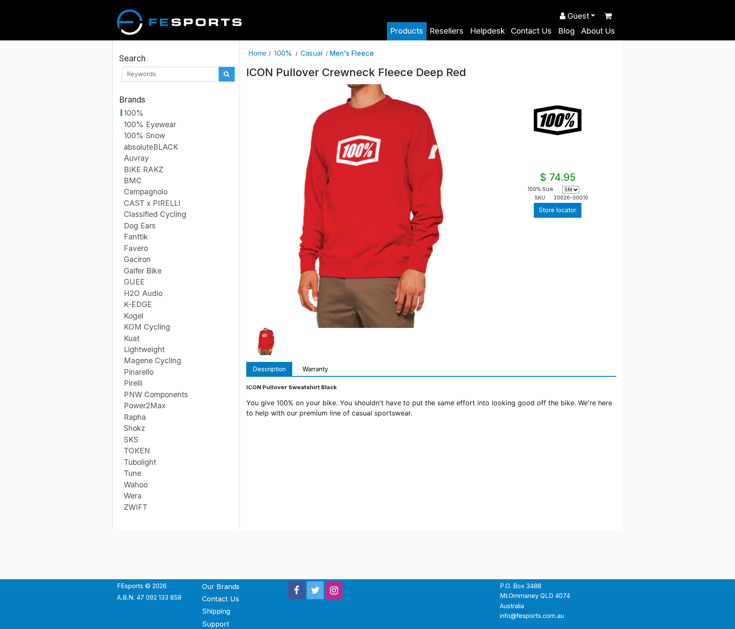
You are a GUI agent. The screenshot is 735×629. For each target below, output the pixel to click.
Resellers (447, 31)
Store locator (557, 210)
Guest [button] (577, 16)
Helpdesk (487, 31)
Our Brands (220, 586)
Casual (311, 53)
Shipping (216, 611)
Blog (566, 31)
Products (406, 31)
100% (283, 53)
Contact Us (531, 31)
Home (257, 53)
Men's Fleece (352, 53)
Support (215, 624)
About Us (598, 31)
